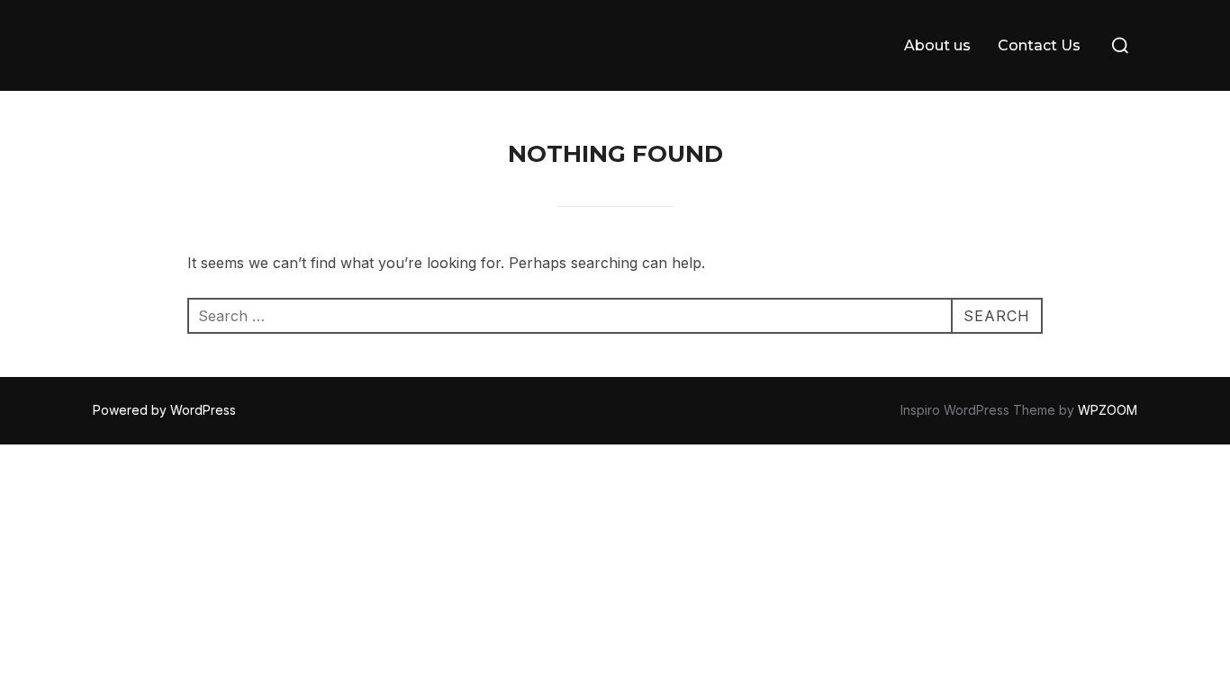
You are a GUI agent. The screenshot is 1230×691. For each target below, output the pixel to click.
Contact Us (1039, 45)
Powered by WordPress (164, 409)
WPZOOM (1107, 409)
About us (937, 45)
